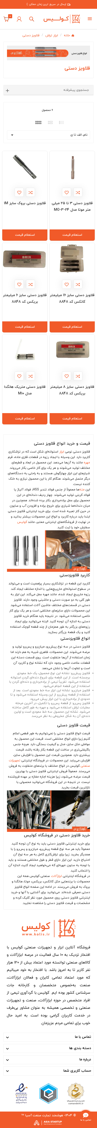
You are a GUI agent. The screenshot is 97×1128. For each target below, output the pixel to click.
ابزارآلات (56, 876)
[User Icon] (19, 19)
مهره (87, 462)
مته (82, 489)
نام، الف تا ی (48, 135)
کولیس (22, 522)
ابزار (61, 452)
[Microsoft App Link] (21, 1093)
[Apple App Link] (75, 1093)
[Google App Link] (48, 1093)
